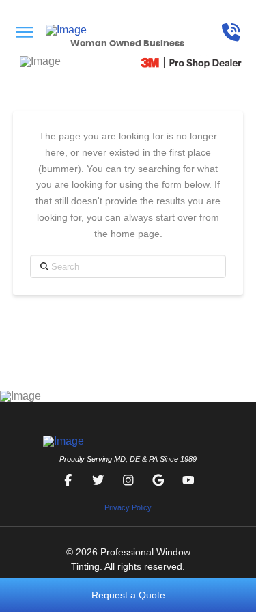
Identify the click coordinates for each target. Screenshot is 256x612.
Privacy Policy (128, 507)
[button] (25, 33)
